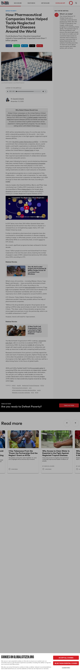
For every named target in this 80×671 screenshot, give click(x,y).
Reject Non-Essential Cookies (66, 663)
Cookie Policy (66, 667)
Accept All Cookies (66, 658)
